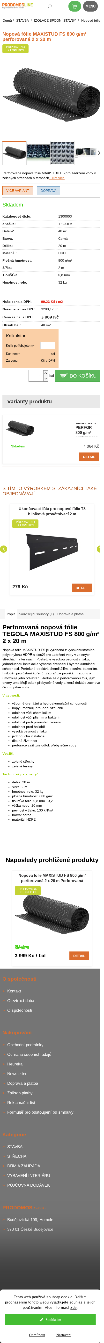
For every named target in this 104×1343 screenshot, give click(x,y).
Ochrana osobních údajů (29, 1054)
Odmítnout (37, 1335)
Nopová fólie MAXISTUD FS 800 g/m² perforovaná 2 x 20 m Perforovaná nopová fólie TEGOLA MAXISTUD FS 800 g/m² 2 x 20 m (52, 878)
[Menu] (93, 7)
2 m (61, 268)
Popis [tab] (11, 614)
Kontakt (14, 991)
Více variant (17, 191)
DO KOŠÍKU (83, 376)
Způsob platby (20, 1093)
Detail (89, 457)
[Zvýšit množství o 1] (45, 373)
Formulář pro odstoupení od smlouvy (40, 1112)
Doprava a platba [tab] (70, 614)
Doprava (48, 191)
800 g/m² (65, 260)
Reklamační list (21, 1102)
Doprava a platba (22, 1083)
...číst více (57, 178)
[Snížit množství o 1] (45, 378)
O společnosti (19, 1010)
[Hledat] (46, 7)
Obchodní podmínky (25, 1045)
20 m (62, 246)
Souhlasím (53, 1320)
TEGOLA (65, 224)
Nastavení (63, 1335)
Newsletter (17, 1073)
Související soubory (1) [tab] (36, 614)
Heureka (14, 1064)
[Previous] (3, 549)
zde (73, 1307)
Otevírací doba (20, 1000)
